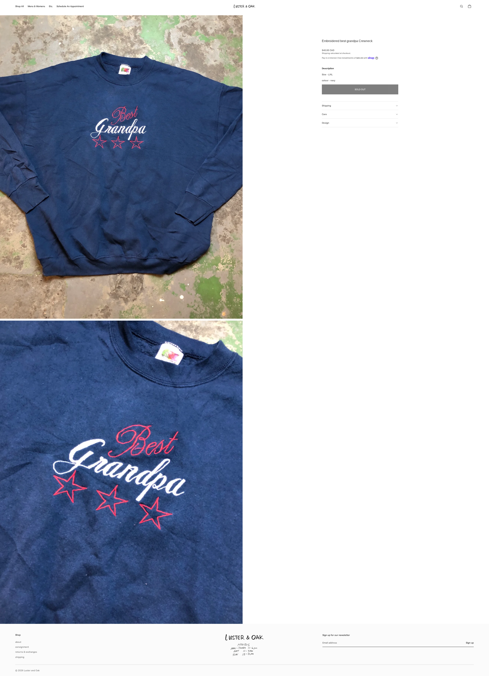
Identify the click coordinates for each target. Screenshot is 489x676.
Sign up (470, 642)
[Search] (461, 6)
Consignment (22, 646)
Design (325, 122)
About (18, 641)
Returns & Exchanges (26, 651)
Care (324, 114)
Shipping (326, 105)
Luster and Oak (32, 670)
